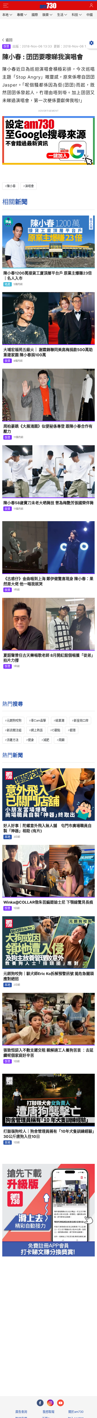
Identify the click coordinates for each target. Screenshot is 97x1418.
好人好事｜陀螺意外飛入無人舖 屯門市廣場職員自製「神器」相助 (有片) (47, 828)
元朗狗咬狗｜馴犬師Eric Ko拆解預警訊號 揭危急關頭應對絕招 (48, 976)
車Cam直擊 (38, 720)
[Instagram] (50, 1402)
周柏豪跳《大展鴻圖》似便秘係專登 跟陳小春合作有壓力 (47, 429)
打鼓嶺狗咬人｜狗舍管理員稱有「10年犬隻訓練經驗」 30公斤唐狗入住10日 (49, 1134)
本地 (7, 837)
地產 (7, 284)
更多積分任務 (72, 1375)
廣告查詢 (21, 1411)
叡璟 (73, 730)
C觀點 (56, 730)
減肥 (46, 740)
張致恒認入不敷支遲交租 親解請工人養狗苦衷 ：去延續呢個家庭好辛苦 (48, 1053)
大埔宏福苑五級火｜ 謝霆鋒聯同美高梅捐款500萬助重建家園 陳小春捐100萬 (48, 352)
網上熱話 (37, 730)
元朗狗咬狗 (14, 720)
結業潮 (59, 720)
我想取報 (48, 1411)
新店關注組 (14, 730)
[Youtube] (60, 1402)
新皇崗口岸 (81, 720)
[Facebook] (40, 1402)
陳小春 (11, 186)
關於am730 (75, 1411)
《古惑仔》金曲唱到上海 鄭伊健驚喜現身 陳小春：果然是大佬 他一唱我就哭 (48, 581)
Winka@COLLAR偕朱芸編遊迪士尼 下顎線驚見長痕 (48, 902)
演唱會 (29, 186)
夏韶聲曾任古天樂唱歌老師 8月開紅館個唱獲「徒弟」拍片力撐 (48, 658)
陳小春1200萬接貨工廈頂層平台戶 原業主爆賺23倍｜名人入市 (47, 276)
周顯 (62, 740)
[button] (5, 5)
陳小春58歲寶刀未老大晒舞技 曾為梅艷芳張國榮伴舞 (48, 503)
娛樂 (6, 46)
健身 (31, 740)
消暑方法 (12, 740)
